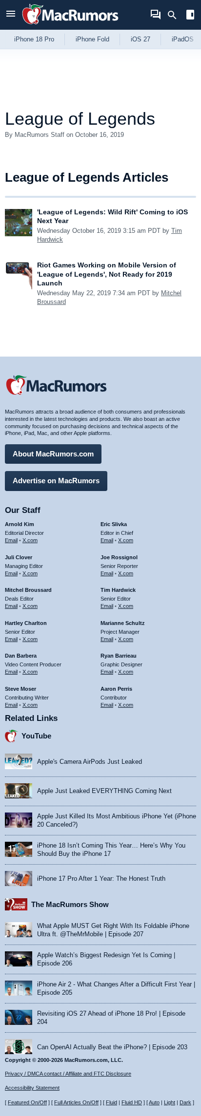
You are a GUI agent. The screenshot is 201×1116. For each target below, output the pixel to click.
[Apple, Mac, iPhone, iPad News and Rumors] (70, 25)
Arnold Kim (19, 524)
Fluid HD (131, 1102)
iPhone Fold (92, 39)
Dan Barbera (21, 656)
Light (169, 1102)
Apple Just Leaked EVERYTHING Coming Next (104, 790)
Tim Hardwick (118, 590)
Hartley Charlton (26, 623)
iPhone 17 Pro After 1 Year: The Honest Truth (101, 878)
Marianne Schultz (122, 623)
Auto (154, 1102)
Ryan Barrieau (118, 656)
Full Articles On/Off (76, 1102)
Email (11, 540)
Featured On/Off (27, 1102)
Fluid (111, 1102)
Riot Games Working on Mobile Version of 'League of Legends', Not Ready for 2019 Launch (106, 273)
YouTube (36, 736)
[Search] (175, 15)
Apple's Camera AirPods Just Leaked (89, 761)
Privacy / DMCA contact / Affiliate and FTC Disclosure (68, 1074)
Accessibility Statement (32, 1088)
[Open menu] (11, 15)
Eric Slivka (113, 524)
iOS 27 (140, 39)
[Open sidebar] (190, 16)
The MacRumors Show (70, 904)
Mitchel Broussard (28, 590)
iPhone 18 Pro (34, 39)
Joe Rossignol (119, 557)
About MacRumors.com (53, 454)
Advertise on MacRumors (56, 480)
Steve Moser (20, 689)
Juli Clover (18, 557)
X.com (30, 540)
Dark (185, 1102)
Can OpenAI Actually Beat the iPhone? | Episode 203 (112, 1047)
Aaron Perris (116, 689)
